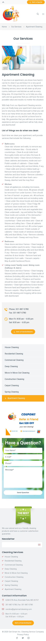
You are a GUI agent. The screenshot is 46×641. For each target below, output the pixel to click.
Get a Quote (37, 2)
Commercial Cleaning (14, 360)
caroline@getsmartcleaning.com (18, 609)
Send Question (23, 492)
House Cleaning (12, 347)
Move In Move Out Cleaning (17, 373)
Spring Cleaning (12, 392)
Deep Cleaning (11, 366)
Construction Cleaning (14, 379)
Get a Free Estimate (24, 332)
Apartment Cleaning (16, 398)
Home (4, 27)
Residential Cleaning (14, 353)
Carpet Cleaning (12, 385)
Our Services (16, 27)
